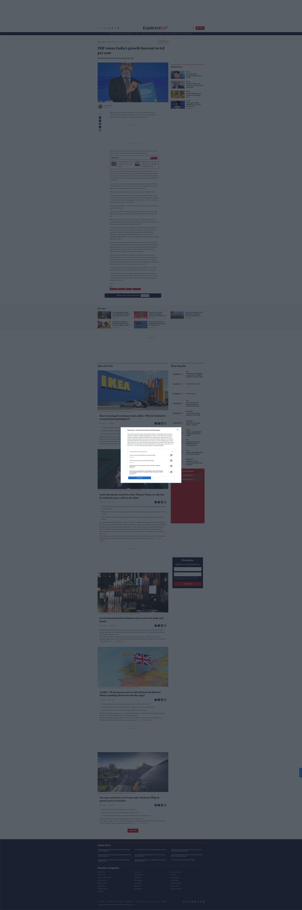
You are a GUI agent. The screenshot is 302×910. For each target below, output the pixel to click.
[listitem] (151, 451)
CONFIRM (140, 477)
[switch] (170, 455)
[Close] (178, 430)
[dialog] (151, 455)
